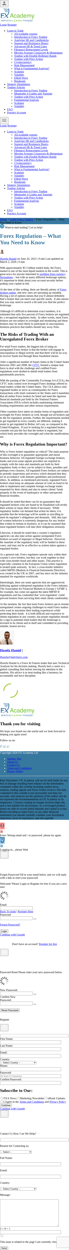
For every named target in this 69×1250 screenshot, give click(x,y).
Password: (6, 1072)
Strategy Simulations (18, 84)
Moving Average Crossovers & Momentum (38, 52)
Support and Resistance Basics (31, 43)
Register (12, 24)
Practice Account (16, 112)
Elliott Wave (21, 77)
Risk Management (24, 65)
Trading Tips (14, 758)
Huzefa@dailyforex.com (14, 657)
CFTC (36, 365)
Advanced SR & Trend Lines (30, 46)
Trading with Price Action (28, 59)
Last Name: (6, 1045)
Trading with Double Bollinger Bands (35, 55)
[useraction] (4, 3)
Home (3, 219)
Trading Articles (16, 87)
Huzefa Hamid (8, 258)
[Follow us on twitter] (8, 746)
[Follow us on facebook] (1, 746)
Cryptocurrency (23, 62)
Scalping (19, 71)
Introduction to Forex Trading (30, 36)
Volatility (19, 74)
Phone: (4, 1065)
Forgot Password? (10, 924)
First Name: (6, 1038)
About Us (12, 761)
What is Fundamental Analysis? (31, 68)
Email (3, 904)
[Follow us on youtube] (4, 746)
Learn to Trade (15, 30)
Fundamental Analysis (26, 99)
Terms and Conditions (19, 768)
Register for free (48, 944)
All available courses (25, 33)
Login (3, 24)
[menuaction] (4, 120)
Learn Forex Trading (21, 219)
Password (5, 914)
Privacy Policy (15, 771)
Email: (3, 1052)
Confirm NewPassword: (8, 998)
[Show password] (34, 918)
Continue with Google (12, 934)
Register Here (25, 911)
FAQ (10, 109)
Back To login (8, 911)
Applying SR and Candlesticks (31, 40)
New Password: (9, 990)
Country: (5, 1059)
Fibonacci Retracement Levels (31, 49)
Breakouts (19, 81)
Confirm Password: (11, 1079)
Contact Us (13, 765)
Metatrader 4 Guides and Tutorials (33, 93)
